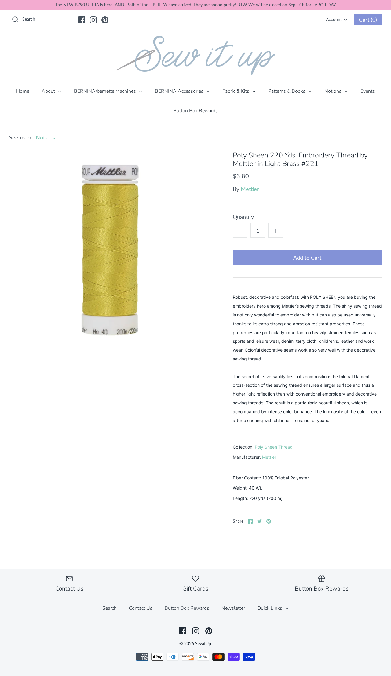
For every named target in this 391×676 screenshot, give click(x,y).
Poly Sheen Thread (274, 447)
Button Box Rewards (195, 110)
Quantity (243, 216)
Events (367, 91)
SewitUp (203, 643)
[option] (111, 253)
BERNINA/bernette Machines (105, 91)
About (49, 91)
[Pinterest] (104, 19)
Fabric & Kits (236, 91)
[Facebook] (81, 19)
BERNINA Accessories (180, 91)
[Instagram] (93, 19)
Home (22, 91)
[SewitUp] (195, 55)
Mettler (250, 189)
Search (109, 608)
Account (334, 19)
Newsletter (233, 608)
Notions (333, 91)
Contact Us (140, 608)
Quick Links (270, 608)
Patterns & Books (287, 91)
